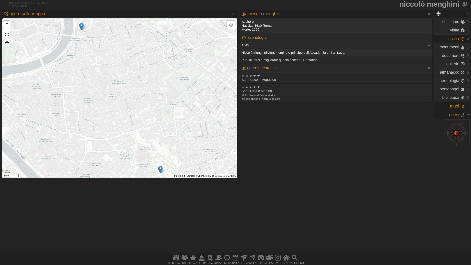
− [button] (7, 29)
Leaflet (190, 175)
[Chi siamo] (184, 260)
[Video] (269, 260)
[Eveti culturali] (235, 260)
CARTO (232, 175)
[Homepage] (286, 260)
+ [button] (7, 23)
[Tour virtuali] (261, 260)
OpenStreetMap (205, 175)
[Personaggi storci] (218, 260)
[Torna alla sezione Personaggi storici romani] (465, 4)
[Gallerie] (278, 260)
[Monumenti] (201, 260)
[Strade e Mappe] (244, 260)
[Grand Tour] (193, 260)
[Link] (252, 260)
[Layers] (231, 25)
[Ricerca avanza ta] (295, 260)
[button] (7, 43)
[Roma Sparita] (210, 260)
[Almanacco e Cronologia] (227, 260)
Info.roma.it (179, 175)
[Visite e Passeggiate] (176, 260)
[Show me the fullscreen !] (7, 35)
